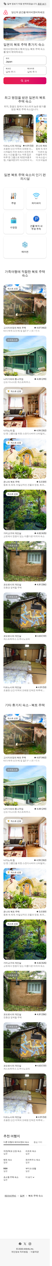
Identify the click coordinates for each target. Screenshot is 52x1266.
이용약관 (35, 1251)
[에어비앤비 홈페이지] (5, 12)
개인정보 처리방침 (19, 1251)
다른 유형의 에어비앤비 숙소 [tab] (16, 1142)
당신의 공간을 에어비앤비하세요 (28, 12)
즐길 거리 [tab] (38, 1142)
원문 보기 (42, 3)
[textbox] (14, 71)
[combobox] (25, 61)
